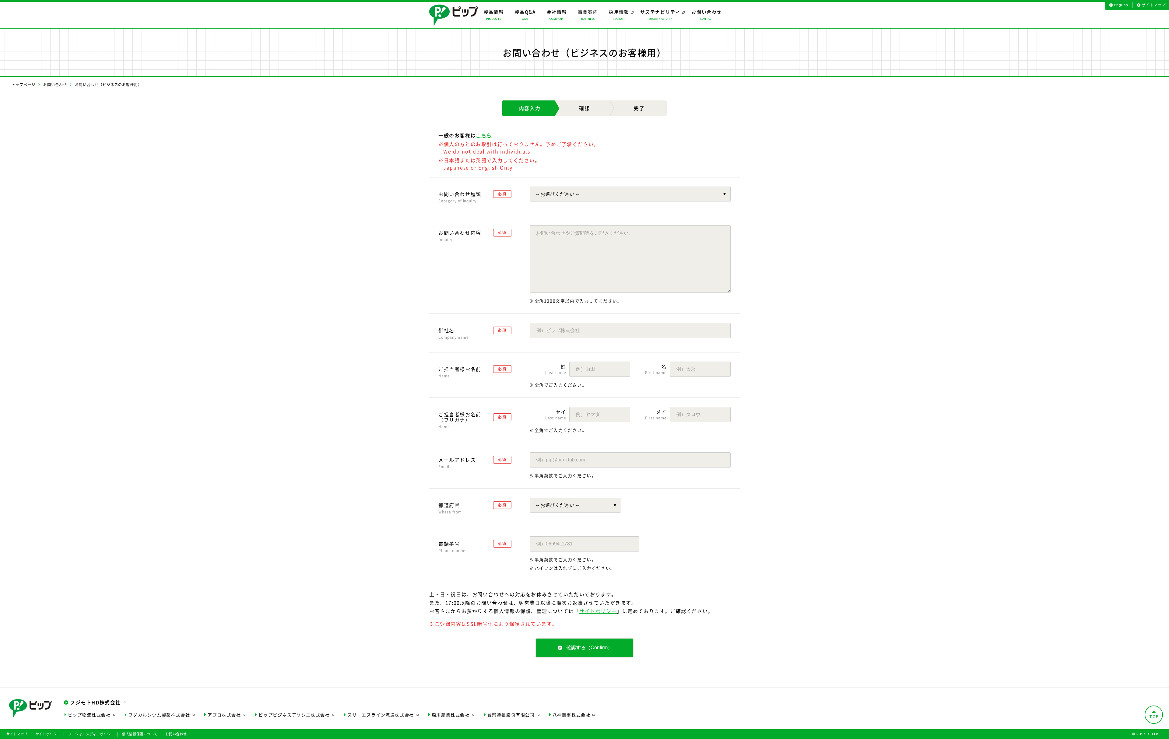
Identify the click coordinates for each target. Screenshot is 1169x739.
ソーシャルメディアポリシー (91, 734)
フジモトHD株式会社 (95, 702)
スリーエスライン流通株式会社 (380, 715)
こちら (484, 135)
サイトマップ (1154, 5)
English (1121, 5)
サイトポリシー (598, 611)
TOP (1154, 716)
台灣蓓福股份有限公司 (511, 715)
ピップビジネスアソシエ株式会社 (294, 715)
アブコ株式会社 (224, 715)
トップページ (23, 84)
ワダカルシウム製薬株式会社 (159, 715)
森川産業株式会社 (451, 715)
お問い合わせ (55, 84)
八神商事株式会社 (572, 715)
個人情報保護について (140, 734)
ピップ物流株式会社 (89, 715)
